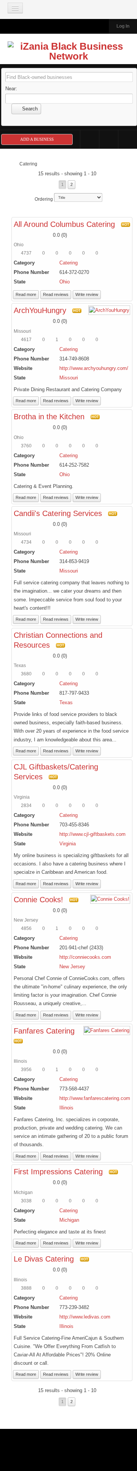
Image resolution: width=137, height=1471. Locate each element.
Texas (66, 702)
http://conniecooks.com (85, 957)
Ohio (64, 282)
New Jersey (72, 966)
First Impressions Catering (58, 1171)
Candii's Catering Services (58, 513)
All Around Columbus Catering (64, 224)
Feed (127, 139)
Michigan (69, 1220)
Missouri (68, 378)
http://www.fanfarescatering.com (94, 1098)
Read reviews (55, 294)
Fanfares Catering (44, 1031)
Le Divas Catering (44, 1259)
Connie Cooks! (38, 899)
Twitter (108, 139)
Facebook (89, 139)
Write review (86, 294)
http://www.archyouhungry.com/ (93, 368)
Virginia (67, 843)
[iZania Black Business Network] (68, 51)
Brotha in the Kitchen (49, 416)
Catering (68, 263)
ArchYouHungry (40, 310)
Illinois (66, 1108)
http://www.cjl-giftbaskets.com (92, 834)
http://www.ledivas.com (84, 1317)
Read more (26, 294)
